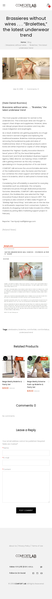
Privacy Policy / (25, 546)
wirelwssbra (13, 329)
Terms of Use (37, 546)
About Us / (14, 546)
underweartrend (26, 332)
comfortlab (32, 329)
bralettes (22, 329)
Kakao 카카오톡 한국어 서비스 (21, 567)
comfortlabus (43, 329)
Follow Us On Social (17, 573)
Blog (29, 42)
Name (6, 448)
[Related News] (9, 229)
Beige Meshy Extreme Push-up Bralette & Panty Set (36, 384)
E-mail (6, 458)
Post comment (26, 510)
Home (23, 42)
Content (7, 469)
